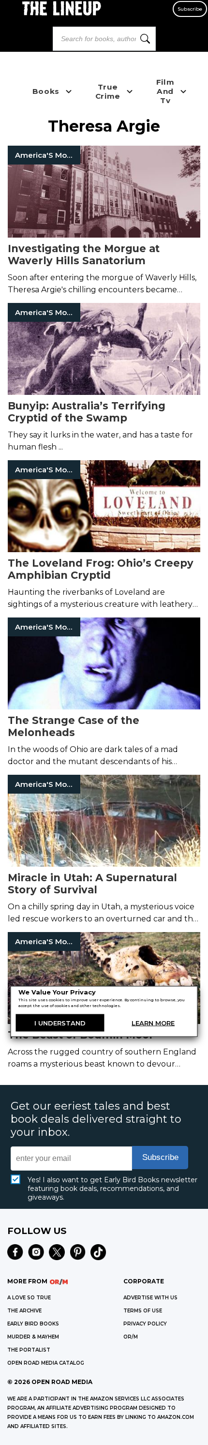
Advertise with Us (150, 1297)
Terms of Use (142, 1311)
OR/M (130, 1337)
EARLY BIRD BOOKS (33, 1324)
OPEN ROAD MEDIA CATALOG (45, 1363)
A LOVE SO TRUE (29, 1297)
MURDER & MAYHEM (33, 1337)
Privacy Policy (145, 1324)
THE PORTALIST (28, 1350)
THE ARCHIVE (24, 1311)
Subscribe (190, 9)
